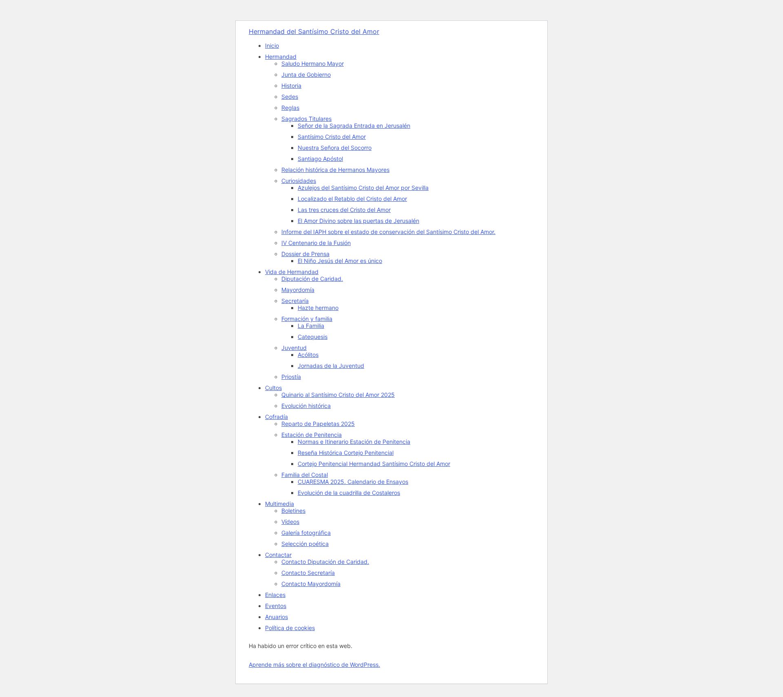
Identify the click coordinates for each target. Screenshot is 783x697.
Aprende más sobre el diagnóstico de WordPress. (314, 664)
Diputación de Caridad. (312, 278)
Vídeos (290, 521)
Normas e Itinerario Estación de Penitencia (354, 441)
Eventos (275, 605)
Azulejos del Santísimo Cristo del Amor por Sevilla (363, 187)
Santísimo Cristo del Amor (332, 136)
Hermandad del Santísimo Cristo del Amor (314, 31)
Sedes (289, 96)
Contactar (278, 554)
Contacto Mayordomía (311, 583)
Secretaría (295, 300)
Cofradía (276, 416)
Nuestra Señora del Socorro (335, 147)
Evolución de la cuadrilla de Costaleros (349, 492)
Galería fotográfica (306, 532)
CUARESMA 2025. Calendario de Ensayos (353, 481)
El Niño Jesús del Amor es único (340, 260)
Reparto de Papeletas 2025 (318, 423)
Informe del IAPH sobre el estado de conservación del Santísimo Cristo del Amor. (388, 231)
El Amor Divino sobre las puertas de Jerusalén (358, 220)
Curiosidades (298, 180)
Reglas (290, 107)
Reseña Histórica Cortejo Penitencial (346, 452)
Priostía (291, 376)
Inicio (272, 45)
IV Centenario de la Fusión (316, 242)
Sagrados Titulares (306, 118)
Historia (291, 85)
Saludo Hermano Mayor (312, 63)
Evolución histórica (306, 405)
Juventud (294, 347)
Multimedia (279, 503)
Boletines (293, 510)
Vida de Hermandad (292, 271)
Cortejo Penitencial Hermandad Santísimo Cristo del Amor (374, 463)
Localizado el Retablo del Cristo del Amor (352, 198)
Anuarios (276, 616)
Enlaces (275, 594)
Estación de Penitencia (311, 434)
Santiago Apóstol (320, 158)
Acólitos (308, 354)
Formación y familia (306, 318)
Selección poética (305, 543)
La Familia (311, 325)
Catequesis (312, 336)
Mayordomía (297, 289)
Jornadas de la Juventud (331, 365)
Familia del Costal (304, 474)
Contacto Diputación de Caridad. (325, 561)
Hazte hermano (318, 307)
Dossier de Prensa (305, 253)
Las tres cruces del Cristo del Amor (344, 209)
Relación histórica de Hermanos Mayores (335, 169)
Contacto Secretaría (308, 572)
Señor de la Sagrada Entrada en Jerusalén (354, 125)
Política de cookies (290, 627)
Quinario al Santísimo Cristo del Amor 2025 (338, 394)
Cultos (273, 387)
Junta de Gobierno (306, 74)
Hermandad (280, 56)
